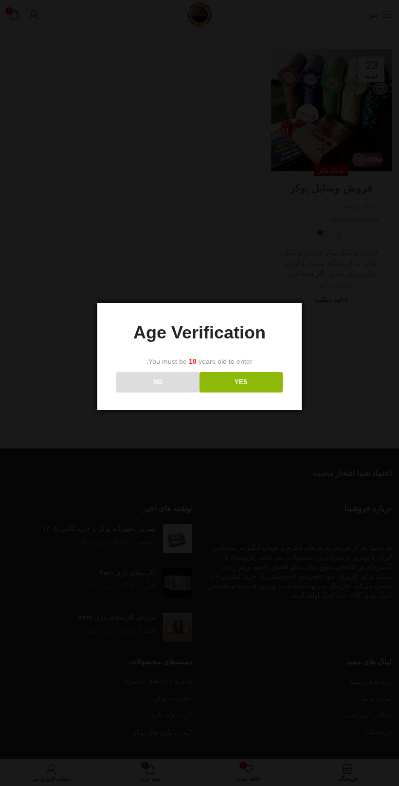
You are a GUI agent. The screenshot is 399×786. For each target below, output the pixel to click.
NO (158, 382)
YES (241, 382)
